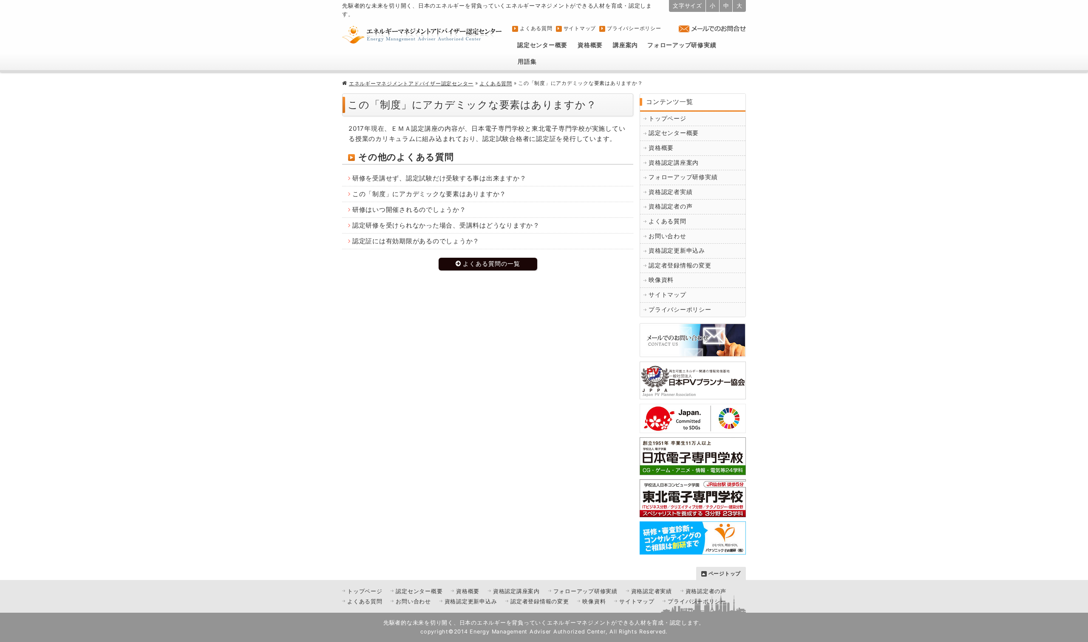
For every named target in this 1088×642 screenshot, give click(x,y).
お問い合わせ (667, 236)
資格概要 (590, 45)
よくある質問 (536, 28)
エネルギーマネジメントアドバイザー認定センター (411, 83)
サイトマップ (580, 28)
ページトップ (724, 573)
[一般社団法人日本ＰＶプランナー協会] (693, 394)
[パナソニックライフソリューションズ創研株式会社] (693, 549)
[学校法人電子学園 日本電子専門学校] (693, 470)
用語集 (527, 61)
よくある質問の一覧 (491, 263)
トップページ (667, 118)
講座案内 (625, 45)
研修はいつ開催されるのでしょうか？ (409, 210)
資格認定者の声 (670, 206)
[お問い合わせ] (693, 352)
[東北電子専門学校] (693, 512)
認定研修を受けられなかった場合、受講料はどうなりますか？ (446, 225)
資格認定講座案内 (674, 162)
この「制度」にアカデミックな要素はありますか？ (429, 194)
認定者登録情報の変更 (680, 265)
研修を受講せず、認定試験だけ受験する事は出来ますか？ (439, 178)
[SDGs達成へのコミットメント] (693, 428)
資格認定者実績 (670, 192)
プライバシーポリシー (634, 28)
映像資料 (661, 279)
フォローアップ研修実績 (681, 45)
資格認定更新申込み (677, 250)
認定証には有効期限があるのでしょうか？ (415, 241)
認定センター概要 (542, 45)
